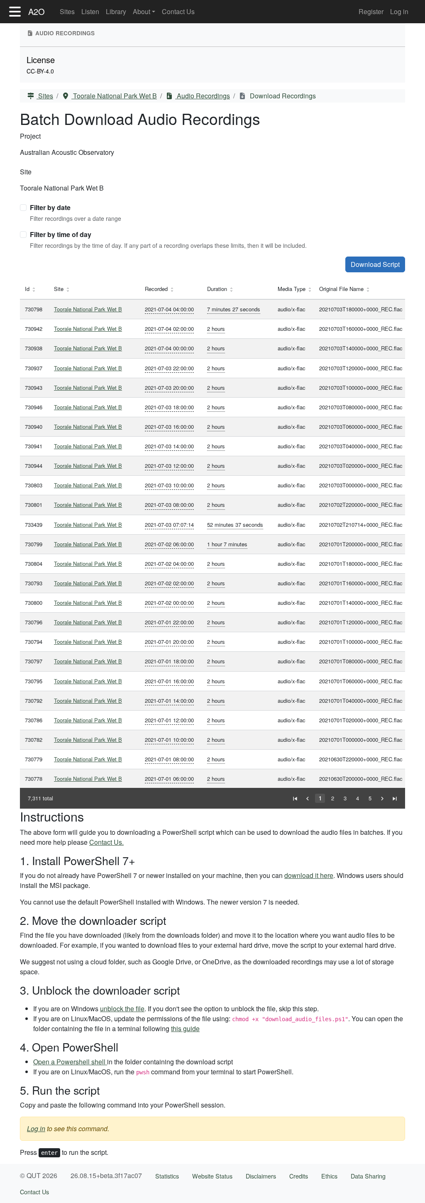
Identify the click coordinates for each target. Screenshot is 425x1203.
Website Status (212, 1175)
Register (371, 11)
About (141, 11)
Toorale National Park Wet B (114, 95)
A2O (36, 11)
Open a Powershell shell (70, 1061)
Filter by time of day (60, 234)
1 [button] (320, 798)
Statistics (167, 1175)
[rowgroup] (212, 543)
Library (116, 11)
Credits (298, 1175)
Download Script (375, 264)
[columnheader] (34, 289)
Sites (67, 11)
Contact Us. (106, 842)
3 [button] (345, 798)
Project (30, 136)
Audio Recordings (202, 95)
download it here (308, 875)
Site (26, 171)
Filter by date (50, 207)
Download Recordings (282, 95)
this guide (185, 1028)
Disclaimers (261, 1175)
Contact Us (178, 11)
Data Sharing (368, 1175)
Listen (90, 11)
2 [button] (332, 798)
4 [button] (357, 798)
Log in (399, 11)
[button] (295, 798)
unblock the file (122, 1008)
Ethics (329, 1175)
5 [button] (370, 798)
